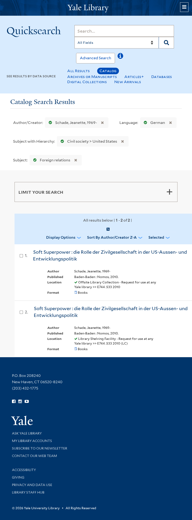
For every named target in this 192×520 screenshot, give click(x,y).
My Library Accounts (32, 441)
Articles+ (134, 76)
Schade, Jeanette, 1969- (76, 122)
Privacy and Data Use (32, 485)
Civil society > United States (92, 141)
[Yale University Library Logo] (96, 8)
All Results (78, 71)
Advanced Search (95, 58)
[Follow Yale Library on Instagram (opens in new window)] (20, 401)
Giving (18, 477)
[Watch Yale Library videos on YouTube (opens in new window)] (27, 401)
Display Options (60, 237)
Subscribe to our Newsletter (39, 448)
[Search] (166, 42)
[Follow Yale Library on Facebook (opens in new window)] (13, 401)
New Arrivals (127, 82)
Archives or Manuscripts (92, 76)
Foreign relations (55, 160)
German (158, 122)
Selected (156, 237)
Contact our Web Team (34, 456)
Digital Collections (87, 82)
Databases (161, 76)
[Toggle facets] (169, 192)
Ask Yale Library (27, 433)
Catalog (108, 71)
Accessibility (24, 470)
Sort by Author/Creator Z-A (112, 237)
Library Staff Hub (28, 492)
